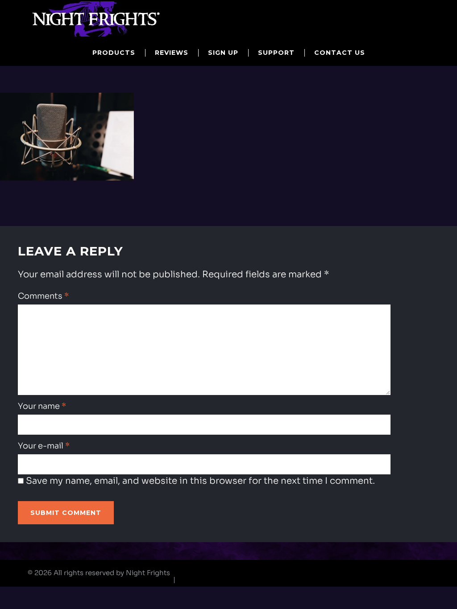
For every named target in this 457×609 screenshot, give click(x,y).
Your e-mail (44, 446)
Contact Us (339, 53)
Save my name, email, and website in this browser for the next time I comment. (200, 480)
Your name (42, 406)
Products (113, 53)
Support (276, 53)
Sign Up (223, 53)
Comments (43, 296)
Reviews (171, 53)
